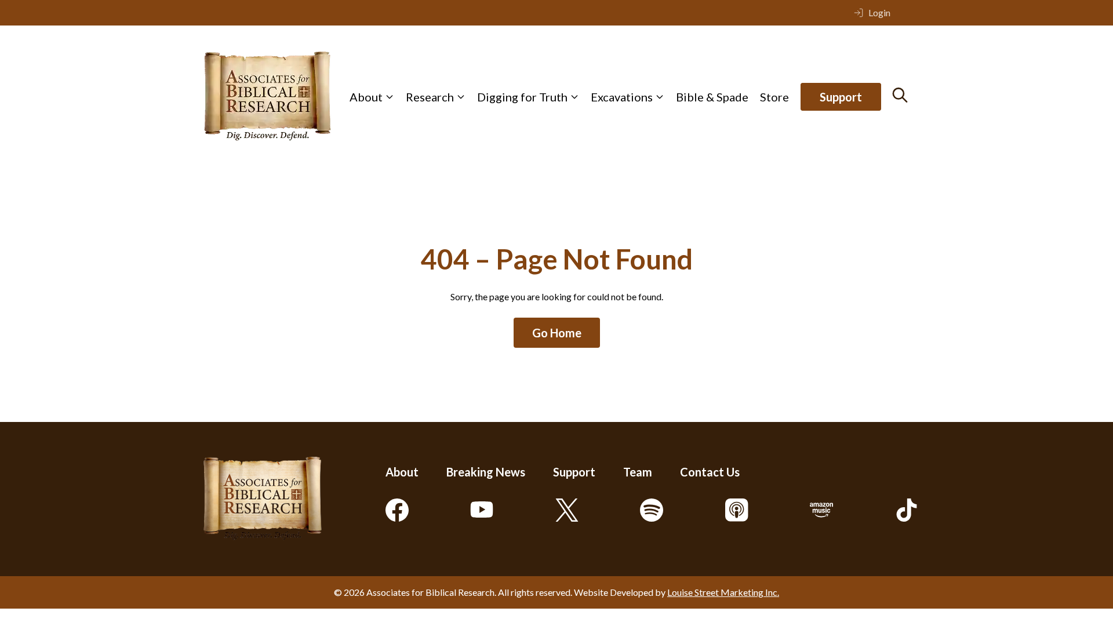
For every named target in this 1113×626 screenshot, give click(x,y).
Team (637, 472)
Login (879, 12)
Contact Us (710, 472)
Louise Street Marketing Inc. (723, 592)
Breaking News (485, 472)
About (366, 97)
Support (841, 97)
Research (430, 97)
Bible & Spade (712, 97)
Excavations (622, 97)
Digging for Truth (522, 97)
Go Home (556, 333)
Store (774, 97)
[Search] (900, 95)
